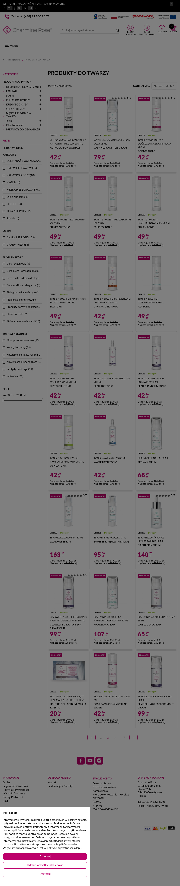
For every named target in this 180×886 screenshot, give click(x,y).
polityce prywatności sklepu (64, 848)
